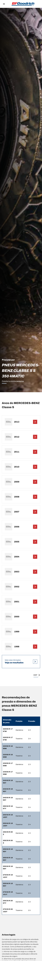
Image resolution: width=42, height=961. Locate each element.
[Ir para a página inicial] (23, 4)
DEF (35, 675)
